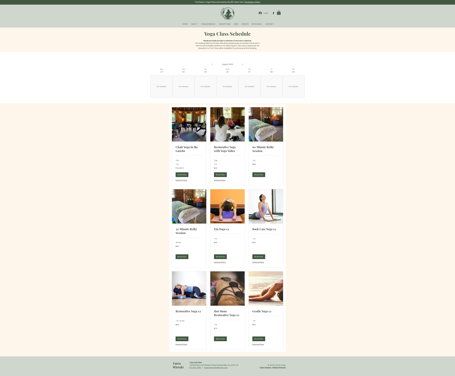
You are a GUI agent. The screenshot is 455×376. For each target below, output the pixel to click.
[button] (279, 12)
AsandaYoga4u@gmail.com (216, 368)
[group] (161, 83)
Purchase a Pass (252, 2)
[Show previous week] (212, 64)
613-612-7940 (195, 368)
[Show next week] (242, 64)
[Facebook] (273, 13)
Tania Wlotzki (178, 365)
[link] (189, 149)
